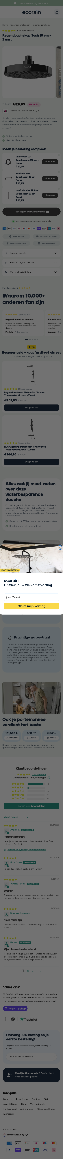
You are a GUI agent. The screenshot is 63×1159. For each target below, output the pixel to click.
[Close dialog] (60, 547)
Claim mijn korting (31, 606)
